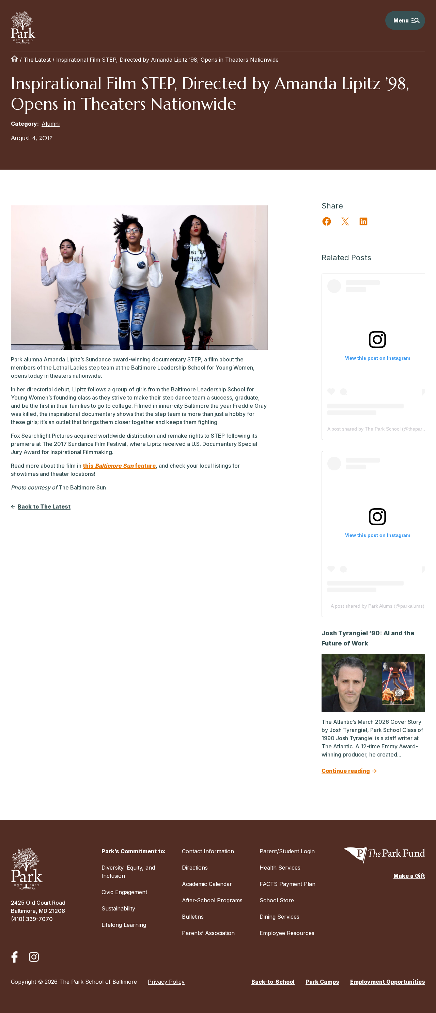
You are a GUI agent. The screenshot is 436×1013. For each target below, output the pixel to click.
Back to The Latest (44, 506)
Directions (195, 867)
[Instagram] (34, 957)
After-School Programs (212, 900)
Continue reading (346, 770)
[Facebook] (14, 957)
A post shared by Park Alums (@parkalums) (377, 606)
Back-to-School (273, 981)
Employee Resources (287, 933)
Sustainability (118, 908)
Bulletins (193, 916)
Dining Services (279, 916)
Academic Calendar (207, 883)
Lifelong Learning (124, 924)
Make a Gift (409, 875)
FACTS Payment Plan (287, 883)
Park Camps (322, 981)
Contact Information (208, 851)
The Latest (37, 59)
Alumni (51, 123)
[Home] (14, 59)
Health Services (280, 867)
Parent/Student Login (287, 851)
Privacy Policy (166, 981)
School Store (277, 900)
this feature (119, 465)
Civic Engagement (124, 892)
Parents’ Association (208, 933)
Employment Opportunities (387, 981)
